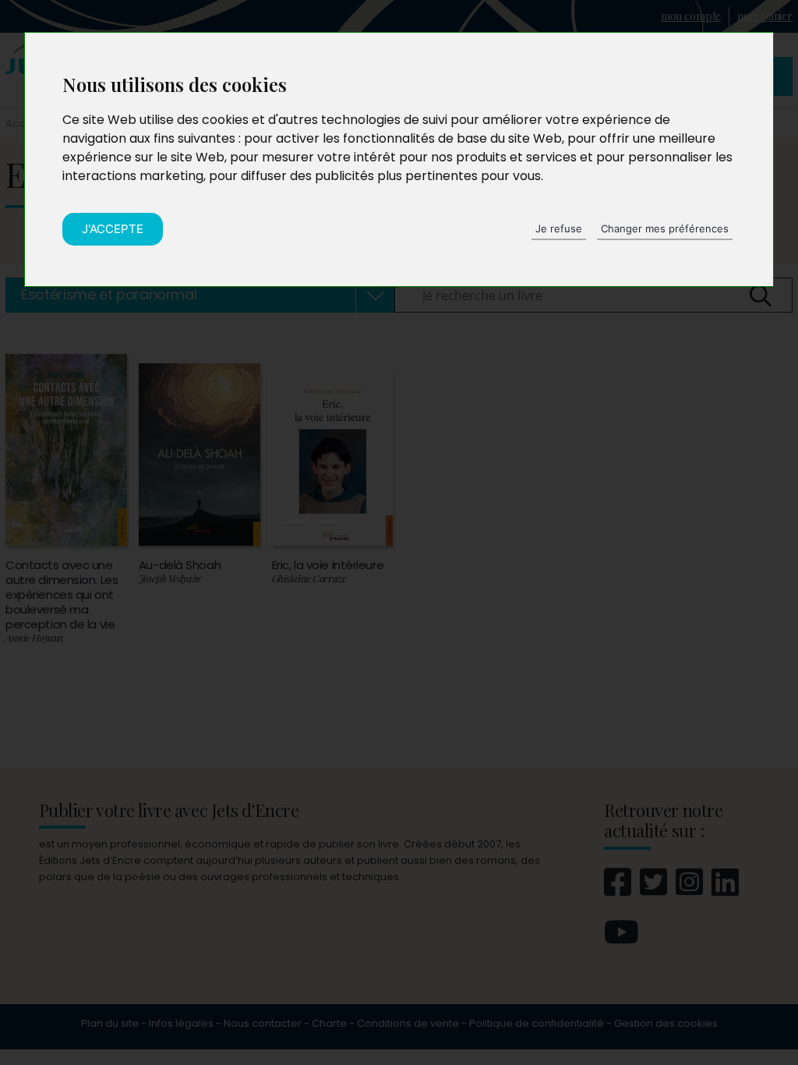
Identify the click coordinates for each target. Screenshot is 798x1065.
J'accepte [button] (112, 228)
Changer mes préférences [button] (665, 228)
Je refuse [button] (558, 228)
